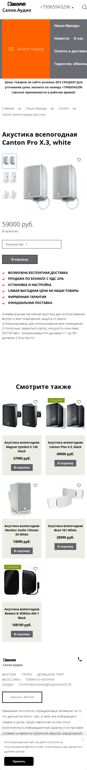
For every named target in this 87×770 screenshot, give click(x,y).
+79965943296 (57, 7)
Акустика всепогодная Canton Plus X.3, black (65, 444)
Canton (64, 108)
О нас (78, 38)
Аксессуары (11, 679)
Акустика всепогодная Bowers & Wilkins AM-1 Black (21, 613)
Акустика (9, 674)
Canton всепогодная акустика (24, 114)
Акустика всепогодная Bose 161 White (65, 528)
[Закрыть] (83, 739)
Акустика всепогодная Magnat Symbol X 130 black (21, 446)
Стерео (26, 674)
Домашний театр (50, 674)
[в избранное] (79, 160)
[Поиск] (84, 7)
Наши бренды (66, 25)
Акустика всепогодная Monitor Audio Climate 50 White (21, 530)
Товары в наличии (40, 679)
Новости (61, 38)
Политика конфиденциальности (45, 685)
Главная (8, 108)
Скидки (8, 685)
